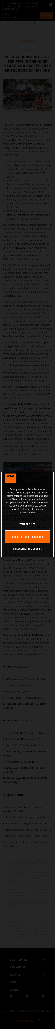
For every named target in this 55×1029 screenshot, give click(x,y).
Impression (32, 512)
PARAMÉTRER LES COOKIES (27, 549)
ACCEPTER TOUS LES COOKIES (28, 537)
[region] (27, 514)
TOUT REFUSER (27, 524)
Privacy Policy (24, 512)
